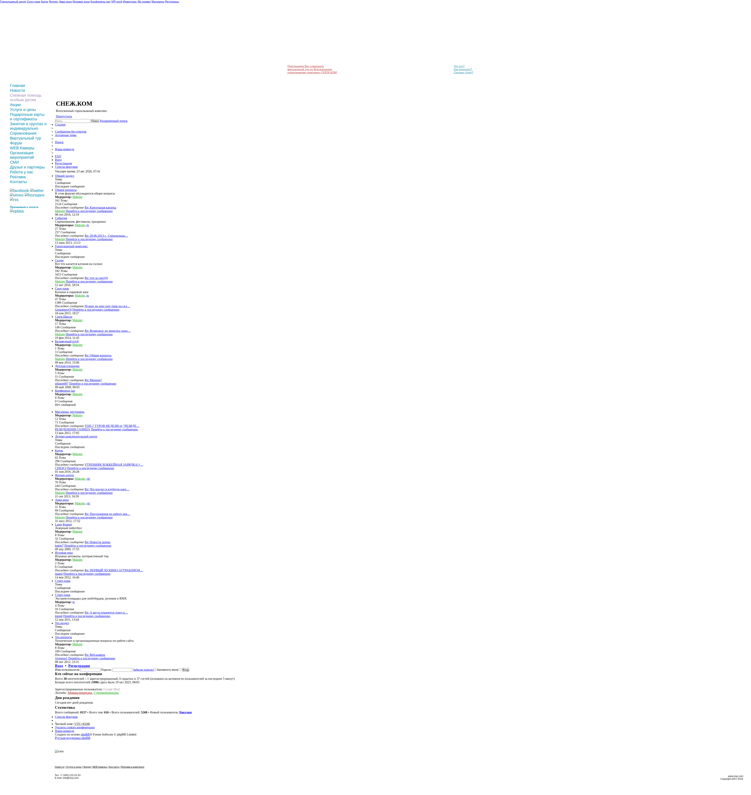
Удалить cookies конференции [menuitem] (75, 727)
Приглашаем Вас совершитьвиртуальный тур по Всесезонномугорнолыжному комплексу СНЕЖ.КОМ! (312, 69)
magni (59, 573)
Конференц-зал (65, 390)
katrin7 (59, 545)
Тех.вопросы (63, 637)
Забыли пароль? (143, 669)
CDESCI (60, 468)
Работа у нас (21, 172)
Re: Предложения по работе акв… (107, 514)
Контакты (18, 182)
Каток (59, 450)
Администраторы (79, 692)
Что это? (459, 66)
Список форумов (66, 716)
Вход (59, 666)
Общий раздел (64, 175)
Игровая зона (64, 552)
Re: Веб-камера (95, 654)
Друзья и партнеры (27, 167)
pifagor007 (61, 383)
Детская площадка (67, 366)
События (61, 218)
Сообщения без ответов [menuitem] (70, 131)
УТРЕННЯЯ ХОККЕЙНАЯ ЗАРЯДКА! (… (114, 464)
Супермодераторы (106, 692)
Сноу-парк (62, 288)
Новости (17, 90)
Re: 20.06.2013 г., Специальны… (106, 235)
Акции (15, 105)
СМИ (14, 162)
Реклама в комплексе (132, 767)
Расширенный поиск (114, 120)
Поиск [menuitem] (59, 142)
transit (58, 616)
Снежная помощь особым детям (25, 97)
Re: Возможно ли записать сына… (108, 330)
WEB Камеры (22, 148)
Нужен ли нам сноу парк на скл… (107, 306)
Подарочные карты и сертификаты (27, 116)
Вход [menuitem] (58, 159)
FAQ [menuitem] (58, 156)
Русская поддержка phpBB (72, 738)
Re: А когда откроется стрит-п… (106, 612)
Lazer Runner (63, 524)
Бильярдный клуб (67, 341)
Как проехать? (463, 69)
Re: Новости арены (97, 542)
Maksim (77, 197)
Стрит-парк (62, 581)
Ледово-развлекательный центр (76, 436)
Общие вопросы (66, 190)
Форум (16, 143)
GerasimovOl (63, 309)
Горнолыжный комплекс (71, 246)
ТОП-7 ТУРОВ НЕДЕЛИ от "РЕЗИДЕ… (112, 426)
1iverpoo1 (61, 658)
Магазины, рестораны (69, 411)
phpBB (85, 734)
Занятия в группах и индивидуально (28, 126)
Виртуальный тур (25, 138)
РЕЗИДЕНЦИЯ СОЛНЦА (72, 429)
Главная (17, 85)
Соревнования (23, 133)
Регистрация (79, 666)
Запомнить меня (167, 669)
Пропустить (64, 116)
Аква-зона (62, 499)
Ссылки (60, 124)
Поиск (95, 121)
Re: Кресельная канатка (100, 207)
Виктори (185, 712)
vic (88, 478)
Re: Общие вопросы (98, 355)
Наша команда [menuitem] (64, 149)
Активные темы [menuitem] (65, 135)
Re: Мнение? (93, 380)
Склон (59, 260)
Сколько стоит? (463, 72)
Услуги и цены (23, 109)
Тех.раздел (62, 623)
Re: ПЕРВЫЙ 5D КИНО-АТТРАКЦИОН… (114, 570)
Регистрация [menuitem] (63, 163)
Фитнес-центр (64, 475)
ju (87, 225)
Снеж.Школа (63, 316)
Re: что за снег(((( (96, 278)
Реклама (18, 177)
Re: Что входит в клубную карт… (107, 489)
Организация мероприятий (22, 155)
